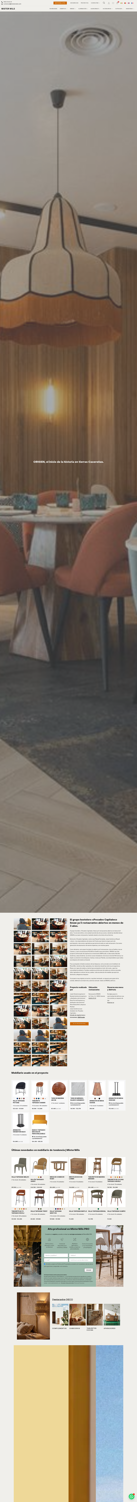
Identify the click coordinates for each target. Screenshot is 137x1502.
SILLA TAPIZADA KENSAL (97, 1211)
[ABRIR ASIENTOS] (66, 9)
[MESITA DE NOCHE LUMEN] (78, 1166)
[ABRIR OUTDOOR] (122, 9)
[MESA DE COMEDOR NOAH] (59, 1166)
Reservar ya (110, 1002)
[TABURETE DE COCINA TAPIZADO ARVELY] (116, 1166)
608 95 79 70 (92, 998)
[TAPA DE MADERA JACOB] (59, 1089)
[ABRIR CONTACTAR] (99, 3)
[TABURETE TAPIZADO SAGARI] (39, 1089)
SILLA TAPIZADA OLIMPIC (116, 1211)
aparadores (109, 1328)
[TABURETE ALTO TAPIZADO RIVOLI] (20, 1198)
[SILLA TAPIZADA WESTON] (59, 1198)
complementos (59, 1328)
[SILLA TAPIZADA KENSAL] (97, 1198)
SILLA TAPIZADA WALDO (20, 1177)
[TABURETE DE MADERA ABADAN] (97, 1166)
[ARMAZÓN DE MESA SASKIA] (97, 1089)
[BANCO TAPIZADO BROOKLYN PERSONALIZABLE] (39, 1120)
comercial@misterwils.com (54, 1283)
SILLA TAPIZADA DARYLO (78, 1211)
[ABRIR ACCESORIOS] (112, 9)
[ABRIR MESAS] (75, 9)
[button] (131, 1496)
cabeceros (74, 1328)
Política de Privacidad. (79, 1283)
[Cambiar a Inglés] (129, 3)
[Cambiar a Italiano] (121, 3)
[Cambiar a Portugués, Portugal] (125, 3)
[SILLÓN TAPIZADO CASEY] (40, 1166)
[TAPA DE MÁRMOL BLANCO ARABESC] (78, 1089)
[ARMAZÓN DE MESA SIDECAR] (116, 1089)
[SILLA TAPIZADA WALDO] (20, 1166)
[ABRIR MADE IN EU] (133, 9)
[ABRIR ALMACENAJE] (99, 9)
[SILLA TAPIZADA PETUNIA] (20, 1089)
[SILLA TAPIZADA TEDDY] (40, 1198)
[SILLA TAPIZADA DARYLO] (78, 1198)
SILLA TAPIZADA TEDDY (39, 1211)
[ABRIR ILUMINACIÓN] (87, 9)
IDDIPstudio (81, 1017)
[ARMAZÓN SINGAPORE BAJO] (20, 1120)
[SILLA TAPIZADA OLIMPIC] (116, 1198)
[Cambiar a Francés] (132, 3)
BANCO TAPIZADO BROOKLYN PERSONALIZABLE (38, 1132)
